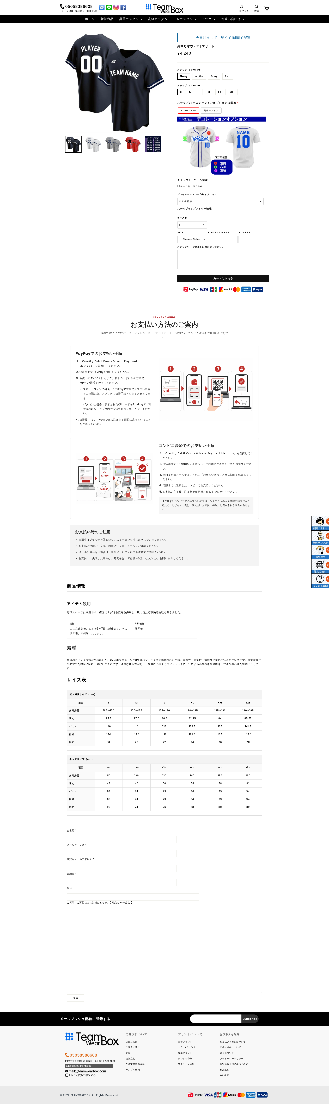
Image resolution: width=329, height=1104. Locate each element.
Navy (183, 76)
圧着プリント (185, 1041)
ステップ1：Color (189, 69)
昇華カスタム (129, 19)
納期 (128, 1053)
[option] (114, 83)
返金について (227, 1053)
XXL (220, 92)
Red (227, 76)
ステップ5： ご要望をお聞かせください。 (200, 246)
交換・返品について (230, 1047)
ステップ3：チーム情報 (192, 180)
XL (209, 92)
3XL (232, 92)
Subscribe (250, 1019)
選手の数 (182, 218)
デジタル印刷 (185, 1058)
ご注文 (207, 19)
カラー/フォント (187, 1047)
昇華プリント (185, 1053)
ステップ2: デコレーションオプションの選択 (206, 102)
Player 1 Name (218, 232)
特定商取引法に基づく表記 (234, 1064)
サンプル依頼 (133, 1069)
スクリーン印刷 (186, 1064)
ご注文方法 (132, 1041)
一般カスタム (183, 19)
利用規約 (224, 1069)
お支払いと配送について (233, 1041)
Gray (214, 76)
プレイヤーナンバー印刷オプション (197, 194)
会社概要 (224, 1075)
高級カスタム (157, 19)
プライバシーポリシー (231, 1058)
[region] (164, 720)
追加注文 (130, 1058)
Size (180, 232)
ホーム (90, 19)
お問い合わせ (231, 19)
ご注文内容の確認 (135, 1064)
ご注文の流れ (133, 1047)
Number (244, 232)
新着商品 (107, 19)
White (199, 76)
